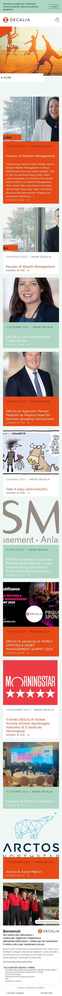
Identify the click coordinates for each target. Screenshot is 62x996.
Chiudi (54, 6)
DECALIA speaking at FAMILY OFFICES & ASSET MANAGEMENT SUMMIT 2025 (29, 645)
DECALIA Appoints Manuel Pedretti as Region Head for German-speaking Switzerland (30, 415)
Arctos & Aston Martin (24, 871)
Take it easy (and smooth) (26, 489)
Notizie (16, 45)
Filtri (7, 77)
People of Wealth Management (30, 156)
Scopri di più (16, 200)
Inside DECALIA (41, 146)
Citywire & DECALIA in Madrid (30, 801)
